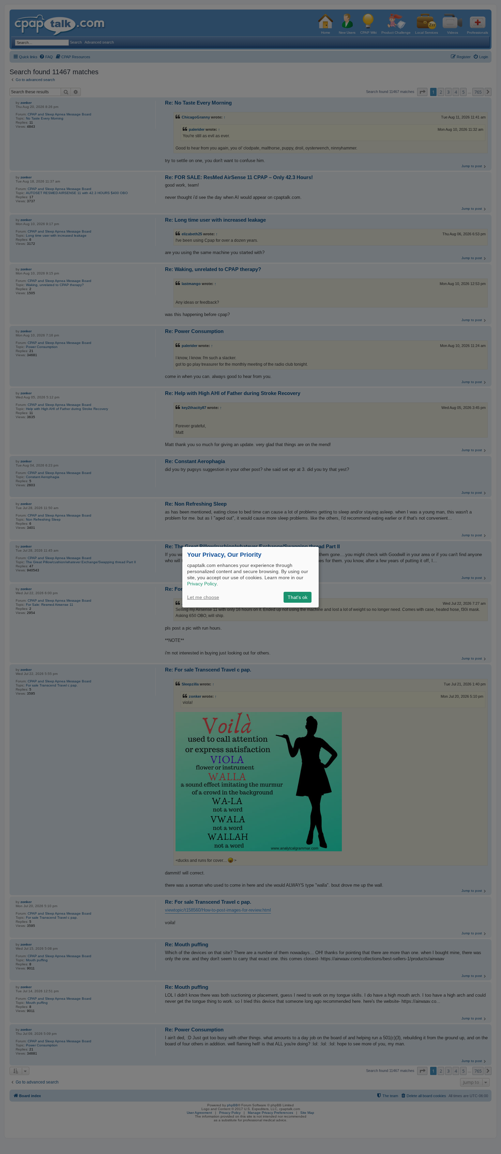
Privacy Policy (202, 583)
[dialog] (250, 577)
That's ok (297, 597)
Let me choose (203, 597)
